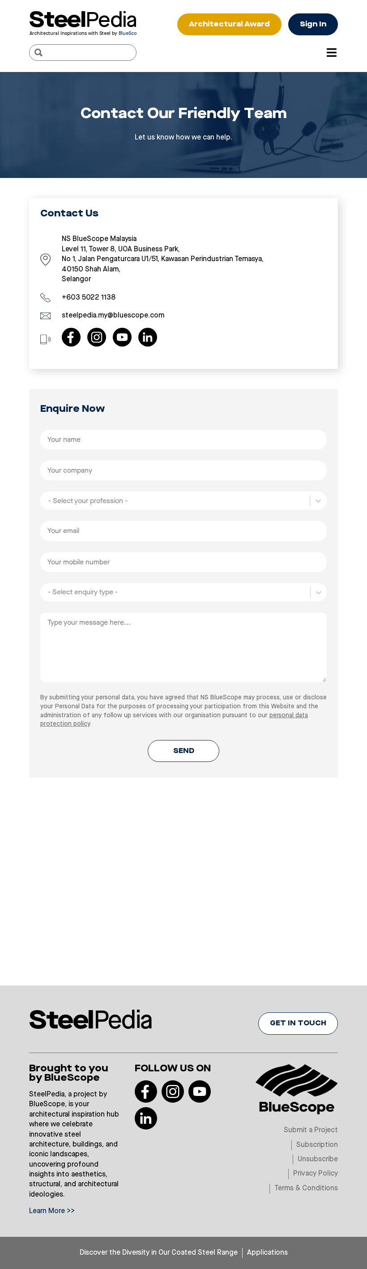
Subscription (317, 1145)
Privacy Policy (315, 1173)
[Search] (38, 52)
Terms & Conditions (306, 1188)
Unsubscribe (318, 1159)
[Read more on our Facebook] (146, 1091)
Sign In (313, 24)
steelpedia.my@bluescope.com (113, 315)
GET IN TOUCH (298, 1023)
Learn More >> (52, 1211)
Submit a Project (311, 1130)
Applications (267, 1252)
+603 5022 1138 (88, 297)
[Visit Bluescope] (297, 1088)
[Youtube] (122, 337)
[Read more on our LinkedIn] (146, 1118)
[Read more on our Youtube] (199, 1091)
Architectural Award (229, 24)
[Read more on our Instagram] (173, 1091)
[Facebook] (71, 337)
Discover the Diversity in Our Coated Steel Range (159, 1252)
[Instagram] (96, 337)
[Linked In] (147, 337)
